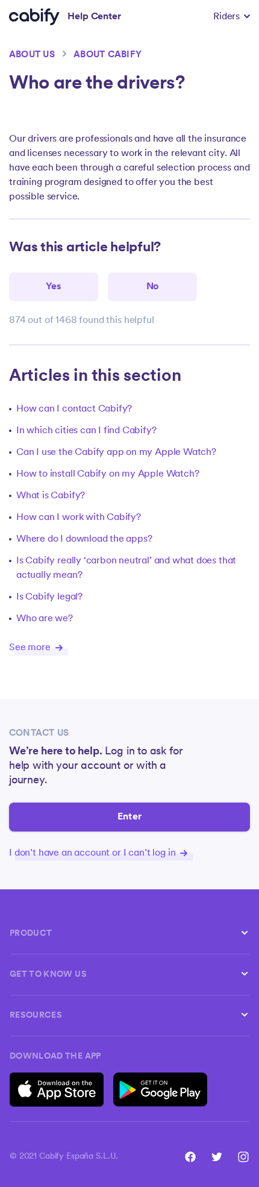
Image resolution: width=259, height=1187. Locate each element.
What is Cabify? (50, 496)
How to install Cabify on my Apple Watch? (107, 474)
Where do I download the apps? (84, 539)
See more (31, 648)
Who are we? (44, 619)
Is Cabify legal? (49, 597)
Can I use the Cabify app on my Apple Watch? (116, 452)
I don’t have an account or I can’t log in (93, 853)
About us (32, 55)
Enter (129, 817)
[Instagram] (243, 1157)
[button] (231, 17)
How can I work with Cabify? (78, 517)
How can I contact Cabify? (74, 409)
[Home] (34, 16)
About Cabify (107, 55)
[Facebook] (190, 1157)
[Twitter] (217, 1157)
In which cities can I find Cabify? (86, 431)
